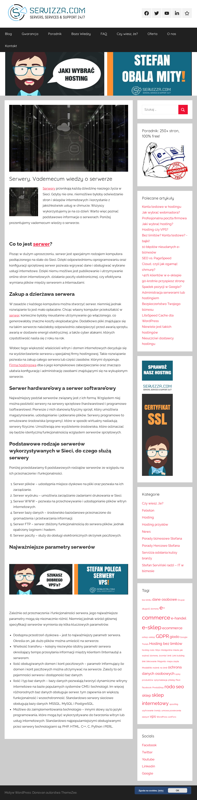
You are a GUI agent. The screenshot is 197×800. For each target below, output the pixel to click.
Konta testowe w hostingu (161, 207)
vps (153, 716)
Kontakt (11, 46)
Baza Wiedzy (81, 34)
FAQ (104, 34)
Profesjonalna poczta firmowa (164, 218)
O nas (171, 34)
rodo (169, 686)
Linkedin (148, 766)
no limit (163, 668)
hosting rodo (148, 650)
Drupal (181, 600)
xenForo (172, 717)
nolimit (156, 668)
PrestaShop (158, 687)
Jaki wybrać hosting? (157, 224)
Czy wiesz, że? (127, 34)
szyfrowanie (148, 710)
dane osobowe (164, 599)
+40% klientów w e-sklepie (161, 275)
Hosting (148, 517)
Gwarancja (30, 34)
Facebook (149, 745)
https (157, 650)
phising (171, 680)
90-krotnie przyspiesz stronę (163, 281)
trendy (157, 710)
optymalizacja (160, 680)
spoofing (173, 704)
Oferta (152, 34)
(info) (161, 790)
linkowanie (151, 661)
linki (144, 661)
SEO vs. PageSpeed (156, 258)
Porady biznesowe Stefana (162, 538)
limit (169, 655)
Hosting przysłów (155, 524)
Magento (161, 661)
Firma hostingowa (22, 365)
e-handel (178, 618)
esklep (152, 637)
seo (180, 686)
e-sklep (151, 627)
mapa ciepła (173, 661)
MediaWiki (147, 668)
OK (177, 790)
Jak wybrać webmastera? (161, 212)
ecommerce (172, 628)
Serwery (49, 188)
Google (147, 773)
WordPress (162, 717)
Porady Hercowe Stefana (161, 545)
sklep (146, 695)
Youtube (148, 759)
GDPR (162, 636)
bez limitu (146, 600)
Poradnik (55, 34)
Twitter (147, 752)
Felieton (148, 510)
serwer (41, 244)
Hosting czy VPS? (155, 229)
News (146, 531)
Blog (8, 34)
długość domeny (150, 609)
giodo (174, 636)
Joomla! (163, 655)
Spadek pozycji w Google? (161, 287)
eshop (145, 637)
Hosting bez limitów (165, 643)
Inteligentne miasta (170, 650)
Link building (178, 655)
